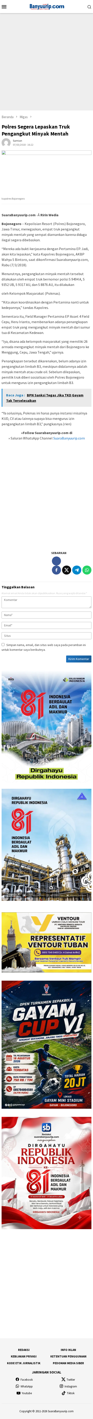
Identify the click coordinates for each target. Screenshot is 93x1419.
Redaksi (24, 1350)
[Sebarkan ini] (56, 570)
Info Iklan (68, 1350)
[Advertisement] (46, 61)
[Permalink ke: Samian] (6, 142)
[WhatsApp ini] (86, 570)
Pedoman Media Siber (68, 1363)
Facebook (27, 1380)
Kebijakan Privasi (24, 1356)
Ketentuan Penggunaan (68, 1356)
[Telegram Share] (76, 570)
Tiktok (70, 1393)
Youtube (27, 1393)
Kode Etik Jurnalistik (23, 1363)
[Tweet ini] (66, 570)
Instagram (71, 1386)
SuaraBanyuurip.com (69, 438)
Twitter (71, 1380)
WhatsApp (27, 1386)
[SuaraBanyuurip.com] (46, 6)
